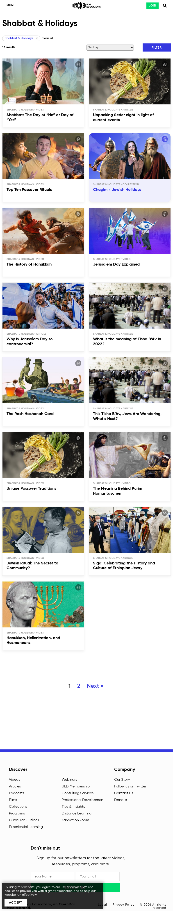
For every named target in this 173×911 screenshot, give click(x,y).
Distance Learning (76, 813)
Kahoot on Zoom (75, 820)
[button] (157, 47)
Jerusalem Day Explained (116, 264)
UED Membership (76, 786)
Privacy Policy (123, 904)
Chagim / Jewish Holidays (117, 190)
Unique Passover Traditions (31, 489)
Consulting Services (77, 793)
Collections (18, 807)
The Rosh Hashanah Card (30, 414)
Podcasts (16, 793)
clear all (47, 38)
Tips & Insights (73, 807)
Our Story (122, 780)
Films (13, 800)
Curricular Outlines (24, 820)
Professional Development (83, 800)
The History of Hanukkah (29, 264)
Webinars (69, 780)
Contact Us (123, 793)
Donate (120, 800)
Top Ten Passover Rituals (29, 190)
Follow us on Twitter (130, 786)
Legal (102, 904)
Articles (15, 786)
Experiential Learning (26, 827)
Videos (14, 780)
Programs (17, 813)
